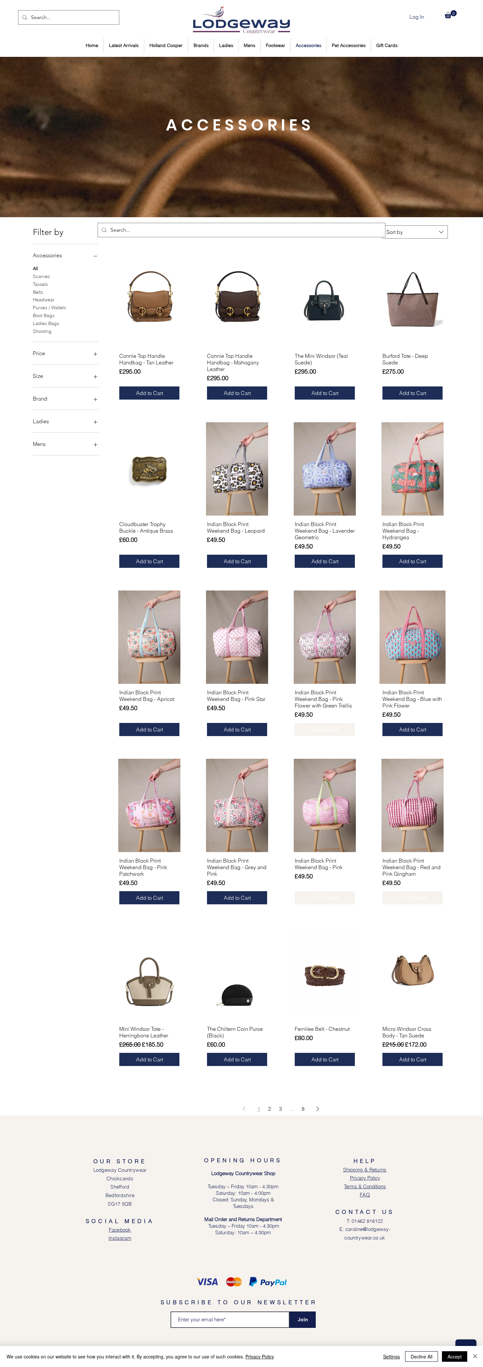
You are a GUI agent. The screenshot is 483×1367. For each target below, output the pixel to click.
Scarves (41, 276)
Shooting (42, 331)
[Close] (475, 1356)
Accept (455, 1356)
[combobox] (415, 232)
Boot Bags (44, 315)
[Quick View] (149, 300)
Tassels (40, 284)
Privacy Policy (259, 1356)
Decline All (421, 1356)
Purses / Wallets (49, 308)
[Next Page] (318, 1108)
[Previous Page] (244, 1108)
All (35, 268)
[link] (451, 14)
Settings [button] (391, 1356)
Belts (38, 292)
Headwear (44, 300)
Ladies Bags (46, 323)
